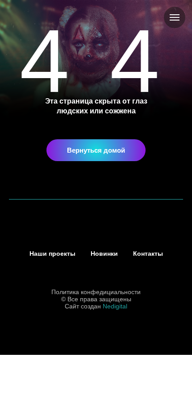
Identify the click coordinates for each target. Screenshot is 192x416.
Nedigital (115, 306)
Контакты (148, 253)
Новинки (104, 253)
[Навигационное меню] (174, 17)
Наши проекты (52, 253)
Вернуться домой (96, 150)
